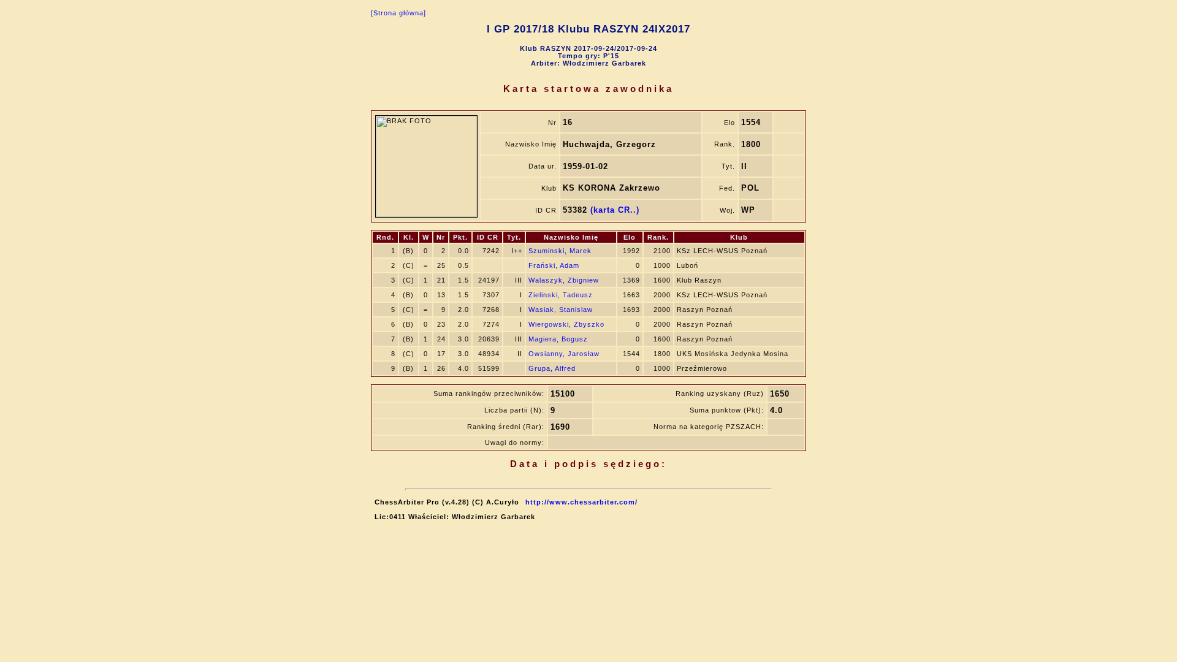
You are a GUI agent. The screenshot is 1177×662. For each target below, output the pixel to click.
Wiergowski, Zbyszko (566, 324)
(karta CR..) (614, 210)
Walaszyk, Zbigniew (563, 280)
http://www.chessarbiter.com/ (581, 502)
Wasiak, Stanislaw (560, 309)
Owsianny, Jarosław (564, 353)
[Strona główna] (398, 13)
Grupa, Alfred (552, 368)
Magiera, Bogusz (558, 339)
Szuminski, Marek (560, 250)
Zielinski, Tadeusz (560, 295)
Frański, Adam (553, 265)
